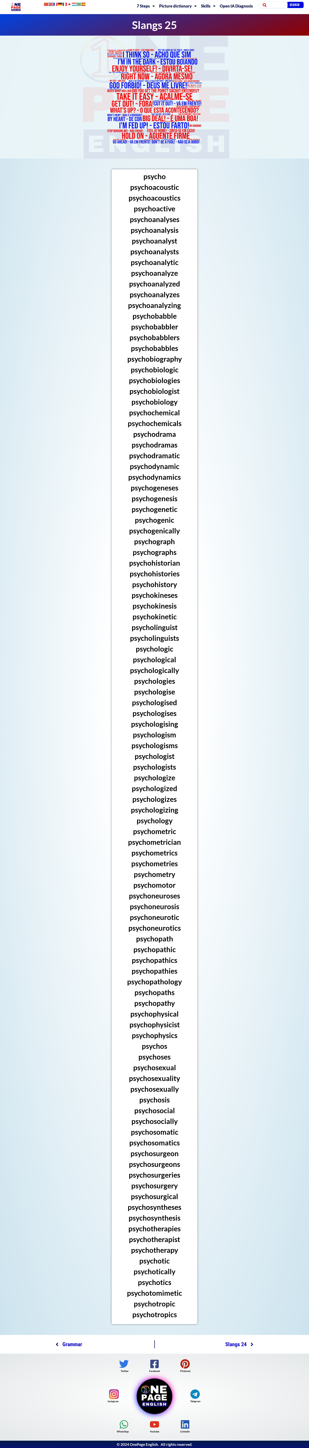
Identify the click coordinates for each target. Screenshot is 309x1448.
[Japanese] (69, 4)
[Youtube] (154, 1424)
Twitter (125, 1370)
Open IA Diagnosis (236, 6)
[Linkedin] (185, 1424)
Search (295, 5)
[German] (60, 4)
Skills (205, 6)
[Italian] (65, 4)
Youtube (154, 1431)
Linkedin (185, 1431)
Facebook (154, 1370)
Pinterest (185, 1370)
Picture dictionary (175, 6)
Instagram (113, 1401)
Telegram (195, 1401)
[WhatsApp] (124, 1424)
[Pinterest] (185, 1364)
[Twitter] (124, 1364)
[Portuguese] (79, 4)
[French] (55, 4)
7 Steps (143, 6)
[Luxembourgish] (74, 4)
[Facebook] (154, 1364)
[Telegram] (195, 1394)
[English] (51, 4)
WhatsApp (123, 1431)
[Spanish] (83, 4)
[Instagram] (114, 1394)
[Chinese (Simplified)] (46, 4)
